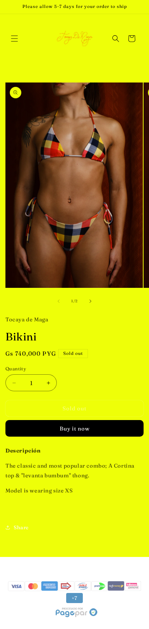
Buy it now (75, 428)
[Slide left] (59, 301)
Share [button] (21, 527)
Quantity (15, 368)
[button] (14, 38)
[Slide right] (90, 301)
